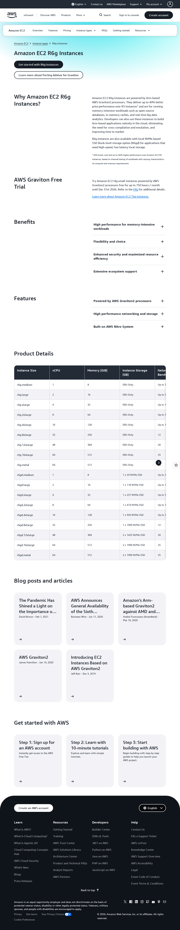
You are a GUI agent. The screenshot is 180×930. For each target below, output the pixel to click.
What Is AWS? (22, 829)
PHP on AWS (100, 863)
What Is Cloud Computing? (30, 836)
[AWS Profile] (170, 4)
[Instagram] (142, 902)
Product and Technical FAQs (70, 863)
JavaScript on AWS (103, 870)
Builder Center (101, 829)
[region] (90, 462)
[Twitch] (147, 902)
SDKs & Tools (100, 836)
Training (58, 836)
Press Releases (23, 881)
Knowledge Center (142, 849)
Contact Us (138, 829)
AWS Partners (61, 876)
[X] (125, 902)
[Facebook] (130, 902)
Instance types (40, 43)
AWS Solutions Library (67, 849)
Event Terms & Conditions (147, 883)
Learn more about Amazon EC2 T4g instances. (120, 196)
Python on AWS (101, 849)
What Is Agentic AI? (26, 843)
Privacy (18, 914)
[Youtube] (153, 902)
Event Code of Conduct (145, 876)
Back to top (88, 890)
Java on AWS (100, 856)
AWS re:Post (138, 843)
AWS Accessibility (142, 863)
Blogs (17, 874)
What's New (21, 867)
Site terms (31, 914)
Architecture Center (65, 856)
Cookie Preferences (24, 919)
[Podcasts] (159, 902)
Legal (134, 870)
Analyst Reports (63, 870)
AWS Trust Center (64, 843)
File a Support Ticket (143, 836)
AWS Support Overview (145, 856)
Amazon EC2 (21, 43)
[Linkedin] (136, 902)
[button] (48, 15)
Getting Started (62, 829)
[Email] (164, 902)
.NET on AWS (100, 843)
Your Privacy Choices (52, 914)
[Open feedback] (176, 465)
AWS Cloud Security (26, 860)
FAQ (135, 189)
